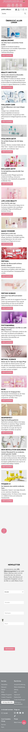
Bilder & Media (18, 722)
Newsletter (4, 684)
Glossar (3, 689)
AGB (15, 692)
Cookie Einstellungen (19, 700)
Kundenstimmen (5, 700)
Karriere (3, 724)
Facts (2, 727)
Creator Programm (6, 697)
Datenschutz (17, 697)
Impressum (17, 694)
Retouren (3, 687)
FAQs (2, 692)
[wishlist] (21, 10)
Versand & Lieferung (19, 684)
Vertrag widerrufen (7, 702)
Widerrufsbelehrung (19, 687)
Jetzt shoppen (7, 55)
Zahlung (16, 689)
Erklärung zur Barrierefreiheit (18, 703)
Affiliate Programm (6, 694)
